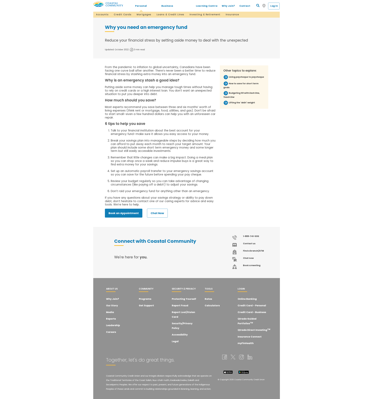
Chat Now (157, 213)
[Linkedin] (250, 356)
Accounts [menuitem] (102, 14)
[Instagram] (241, 356)
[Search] (258, 5)
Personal (141, 5)
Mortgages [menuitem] (144, 14)
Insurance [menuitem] (232, 14)
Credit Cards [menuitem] (122, 14)
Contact (244, 5)
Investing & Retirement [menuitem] (205, 14)
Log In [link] (274, 5)
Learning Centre (207, 5)
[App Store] (228, 372)
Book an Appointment (124, 213)
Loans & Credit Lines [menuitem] (170, 14)
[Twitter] (233, 356)
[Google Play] (244, 372)
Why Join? (228, 5)
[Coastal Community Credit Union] (110, 4)
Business (167, 5)
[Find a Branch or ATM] (264, 5)
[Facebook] (224, 356)
